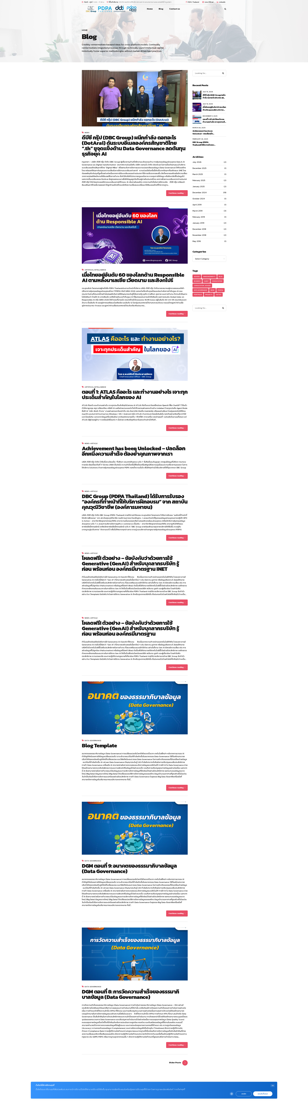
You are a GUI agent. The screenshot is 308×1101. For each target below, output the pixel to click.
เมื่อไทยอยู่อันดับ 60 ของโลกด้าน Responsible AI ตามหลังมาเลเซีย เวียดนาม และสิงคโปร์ (133, 277)
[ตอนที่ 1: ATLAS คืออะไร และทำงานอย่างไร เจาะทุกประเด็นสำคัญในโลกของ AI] (135, 354)
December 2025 (199, 168)
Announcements (209, 276)
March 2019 (197, 210)
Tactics (218, 295)
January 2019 (198, 222)
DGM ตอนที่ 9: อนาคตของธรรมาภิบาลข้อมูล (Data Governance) (129, 868)
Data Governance (93, 740)
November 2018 (199, 235)
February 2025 (198, 180)
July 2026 (196, 162)
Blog (220, 276)
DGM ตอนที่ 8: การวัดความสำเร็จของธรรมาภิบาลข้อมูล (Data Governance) (130, 994)
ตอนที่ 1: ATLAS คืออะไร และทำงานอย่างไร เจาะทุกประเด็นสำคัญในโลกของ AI (135, 394)
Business (197, 281)
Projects (208, 295)
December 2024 (199, 192)
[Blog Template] (135, 707)
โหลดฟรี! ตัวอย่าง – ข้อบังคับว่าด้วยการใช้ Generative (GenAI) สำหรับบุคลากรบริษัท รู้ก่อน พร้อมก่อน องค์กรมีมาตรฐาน (130, 628)
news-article (91, 443)
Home (150, 8)
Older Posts (175, 1062)
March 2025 (197, 174)
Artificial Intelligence (95, 270)
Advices (197, 276)
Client (206, 281)
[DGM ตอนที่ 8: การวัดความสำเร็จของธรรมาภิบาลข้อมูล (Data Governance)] (135, 954)
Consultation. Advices (202, 285)
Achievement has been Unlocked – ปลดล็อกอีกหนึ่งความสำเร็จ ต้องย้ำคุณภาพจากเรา (133, 451)
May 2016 (196, 241)
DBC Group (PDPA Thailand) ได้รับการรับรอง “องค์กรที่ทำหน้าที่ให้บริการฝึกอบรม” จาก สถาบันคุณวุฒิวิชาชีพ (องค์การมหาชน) (134, 501)
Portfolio (198, 295)
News (87, 132)
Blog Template (99, 745)
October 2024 (198, 198)
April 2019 (196, 204)
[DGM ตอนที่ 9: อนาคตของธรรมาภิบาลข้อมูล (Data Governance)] (135, 828)
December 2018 (199, 229)
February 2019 (198, 216)
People (220, 290)
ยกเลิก (243, 1094)
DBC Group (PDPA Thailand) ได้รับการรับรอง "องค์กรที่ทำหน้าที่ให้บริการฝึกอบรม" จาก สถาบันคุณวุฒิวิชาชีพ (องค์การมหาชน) (204, 143)
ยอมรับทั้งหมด (263, 1094)
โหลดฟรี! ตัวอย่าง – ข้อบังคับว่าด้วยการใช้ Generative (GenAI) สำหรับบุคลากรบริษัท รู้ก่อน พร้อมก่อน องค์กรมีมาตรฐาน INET (130, 563)
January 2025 (198, 186)
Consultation (217, 281)
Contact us (174, 8)
